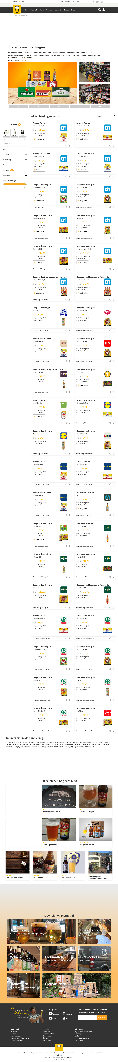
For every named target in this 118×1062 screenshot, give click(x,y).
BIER (15, 1)
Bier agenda (47, 1040)
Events (66, 10)
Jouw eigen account (82, 1038)
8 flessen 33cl (81, 526)
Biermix (23, 60)
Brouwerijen (57, 10)
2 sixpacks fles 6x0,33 (84, 280)
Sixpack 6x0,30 (38, 341)
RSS (66, 1019)
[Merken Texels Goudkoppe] (95, 796)
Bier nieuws (47, 1036)
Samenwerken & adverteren (20, 1038)
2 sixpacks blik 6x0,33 (84, 126)
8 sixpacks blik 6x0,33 (40, 157)
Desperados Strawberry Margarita (49, 277)
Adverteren (68, 2)
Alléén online (40, 139)
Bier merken (47, 1032)
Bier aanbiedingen (49, 1034)
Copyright (78, 1034)
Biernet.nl (48, 1057)
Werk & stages (16, 1036)
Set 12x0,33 (37, 526)
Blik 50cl (35, 311)
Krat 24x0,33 (81, 372)
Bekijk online (40, 200)
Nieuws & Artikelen (37, 10)
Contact (61, 2)
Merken (49, 10)
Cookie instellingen (17, 1040)
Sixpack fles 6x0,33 (39, 187)
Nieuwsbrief (79, 1040)
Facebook (55, 1014)
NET (19, 1)
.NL (23, 1)
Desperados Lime (85, 523)
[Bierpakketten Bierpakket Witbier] (95, 829)
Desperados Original (86, 184)
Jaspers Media (68, 1057)
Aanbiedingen (23, 16)
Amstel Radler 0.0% (42, 154)
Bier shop (46, 1038)
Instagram (69, 1014)
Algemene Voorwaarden (83, 1032)
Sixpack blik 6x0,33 (39, 218)
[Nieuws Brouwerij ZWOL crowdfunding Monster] (100, 862)
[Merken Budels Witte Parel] (73, 862)
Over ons (14, 1032)
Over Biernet (76, 2)
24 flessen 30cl (38, 372)
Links (77, 1036)
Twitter (54, 1019)
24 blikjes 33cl (37, 403)
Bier (26, 10)
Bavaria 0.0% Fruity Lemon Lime (48, 369)
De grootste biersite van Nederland (35, 2)
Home (15, 16)
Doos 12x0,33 (37, 249)
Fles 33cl (79, 495)
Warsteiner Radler (85, 492)
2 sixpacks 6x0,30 (39, 126)
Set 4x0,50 (80, 218)
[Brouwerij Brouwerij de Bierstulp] (59, 796)
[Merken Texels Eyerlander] (59, 829)
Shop (73, 10)
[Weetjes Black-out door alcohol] (18, 862)
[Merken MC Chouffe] (45, 862)
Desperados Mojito (42, 184)
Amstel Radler (39, 123)
